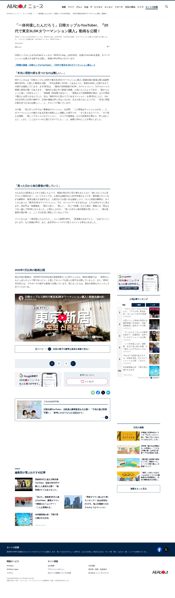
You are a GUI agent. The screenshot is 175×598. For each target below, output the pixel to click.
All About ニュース (13, 14)
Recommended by (144, 377)
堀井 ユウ (18, 47)
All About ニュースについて (98, 573)
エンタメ (109, 7)
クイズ (140, 7)
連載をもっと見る (138, 489)
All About (10, 566)
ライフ (71, 7)
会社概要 (51, 566)
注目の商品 (130, 7)
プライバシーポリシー (56, 569)
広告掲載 (91, 566)
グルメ (79, 7)
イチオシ (10, 573)
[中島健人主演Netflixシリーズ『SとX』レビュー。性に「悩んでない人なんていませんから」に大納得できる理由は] (150, 436)
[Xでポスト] (103, 393)
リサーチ (119, 7)
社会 (86, 7)
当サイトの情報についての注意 (59, 573)
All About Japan (12, 569)
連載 (64, 7)
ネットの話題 (152, 7)
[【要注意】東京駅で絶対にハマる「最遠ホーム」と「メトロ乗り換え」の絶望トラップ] (150, 463)
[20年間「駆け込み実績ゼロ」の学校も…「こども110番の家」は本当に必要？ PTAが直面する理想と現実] (150, 449)
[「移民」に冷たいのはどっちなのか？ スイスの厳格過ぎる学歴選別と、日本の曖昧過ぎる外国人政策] (150, 476)
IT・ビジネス (96, 7)
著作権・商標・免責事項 (97, 569)
